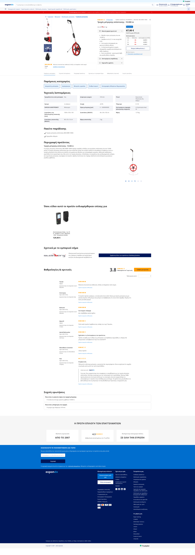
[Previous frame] (138, 181)
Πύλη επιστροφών (105, 482)
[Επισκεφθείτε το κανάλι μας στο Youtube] (116, 489)
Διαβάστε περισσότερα (59, 67)
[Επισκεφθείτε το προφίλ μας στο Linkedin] (122, 489)
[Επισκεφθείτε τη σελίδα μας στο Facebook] (119, 489)
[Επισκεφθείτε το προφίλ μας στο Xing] (125, 489)
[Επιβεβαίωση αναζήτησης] (152, 5)
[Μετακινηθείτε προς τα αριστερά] (43, 12)
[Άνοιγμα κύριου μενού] (5, 9)
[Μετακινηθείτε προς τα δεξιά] (151, 12)
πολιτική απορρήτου (74, 466)
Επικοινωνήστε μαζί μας (105, 476)
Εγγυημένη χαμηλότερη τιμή (135, 54)
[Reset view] (135, 181)
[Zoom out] (132, 181)
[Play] (126, 181)
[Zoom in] (129, 181)
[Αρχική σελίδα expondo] (45, 17)
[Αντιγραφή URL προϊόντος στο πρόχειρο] (150, 20)
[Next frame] (141, 181)
